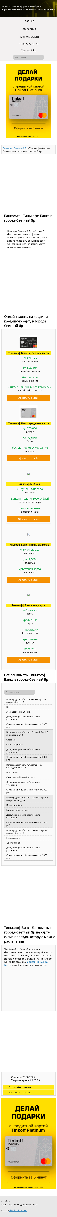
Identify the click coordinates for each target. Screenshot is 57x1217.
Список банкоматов (19, 1087)
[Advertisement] (28, 182)
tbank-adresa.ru (18, 1210)
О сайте (5, 1201)
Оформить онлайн (28, 397)
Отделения (29, 29)
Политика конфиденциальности (19, 1204)
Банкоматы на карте (19, 1092)
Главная (29, 21)
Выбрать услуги (29, 37)
